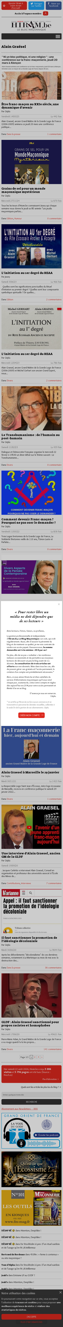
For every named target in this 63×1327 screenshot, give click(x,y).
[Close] (59, 604)
